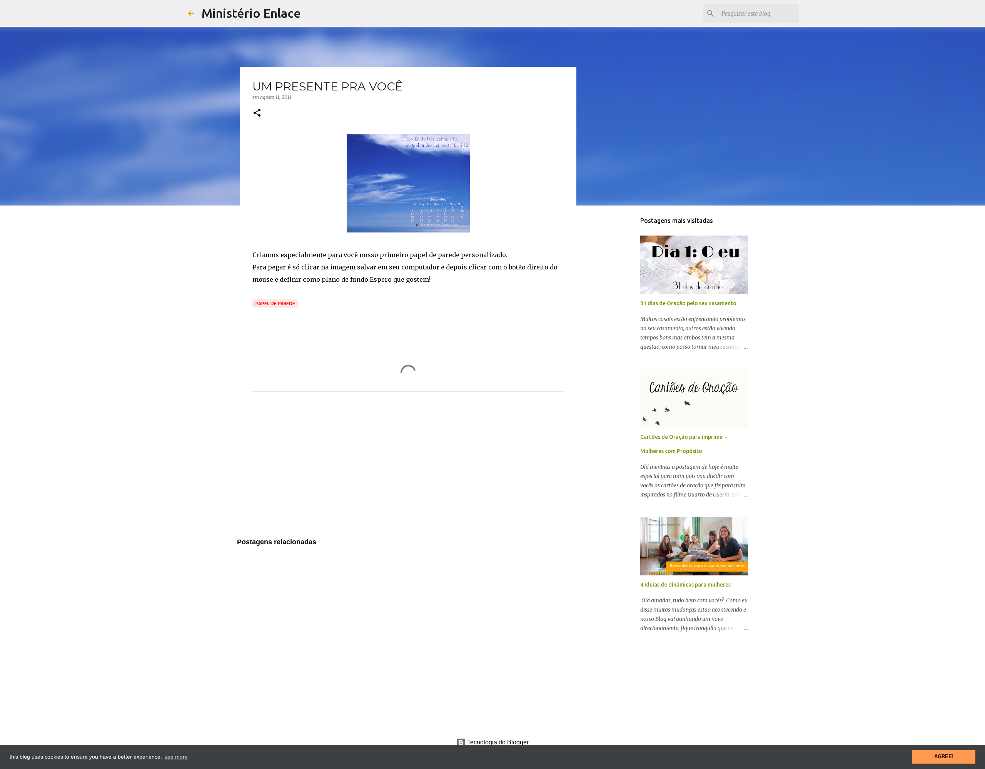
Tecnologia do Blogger (497, 742)
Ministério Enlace (251, 13)
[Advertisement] (408, 469)
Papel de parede (275, 303)
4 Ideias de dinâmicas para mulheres (685, 585)
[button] (257, 113)
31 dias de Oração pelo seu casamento (688, 303)
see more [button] (176, 757)
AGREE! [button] (943, 756)
